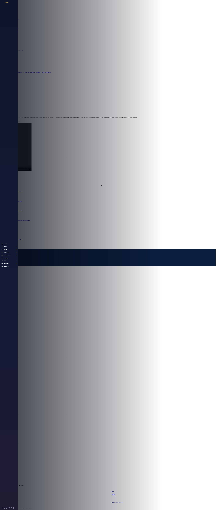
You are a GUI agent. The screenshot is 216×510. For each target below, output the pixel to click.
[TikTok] (11, 508)
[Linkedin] (14, 508)
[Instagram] (4, 508)
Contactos (113, 494)
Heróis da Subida (41, 72)
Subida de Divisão (48, 72)
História (112, 491)
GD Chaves (24, 72)
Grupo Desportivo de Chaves (32, 72)
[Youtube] (9, 508)
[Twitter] (6, 508)
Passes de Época (114, 495)
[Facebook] (2, 508)
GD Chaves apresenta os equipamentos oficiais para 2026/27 (20, 220)
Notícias (112, 493)
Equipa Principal (19, 72)
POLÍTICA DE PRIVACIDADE (117, 502)
